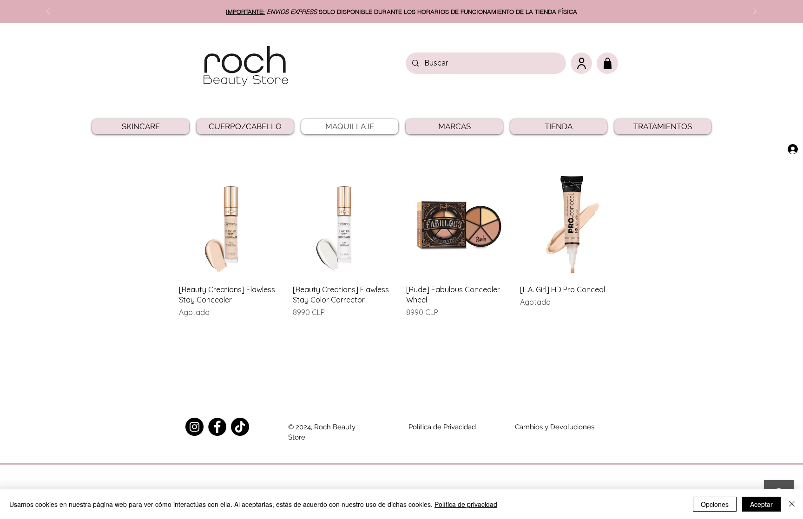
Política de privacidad (465, 504)
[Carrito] (607, 63)
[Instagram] (194, 427)
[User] (581, 63)
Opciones (715, 504)
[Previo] (48, 11)
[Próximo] (755, 11)
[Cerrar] (791, 504)
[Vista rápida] (231, 224)
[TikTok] (240, 427)
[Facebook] (217, 427)
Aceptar (761, 504)
